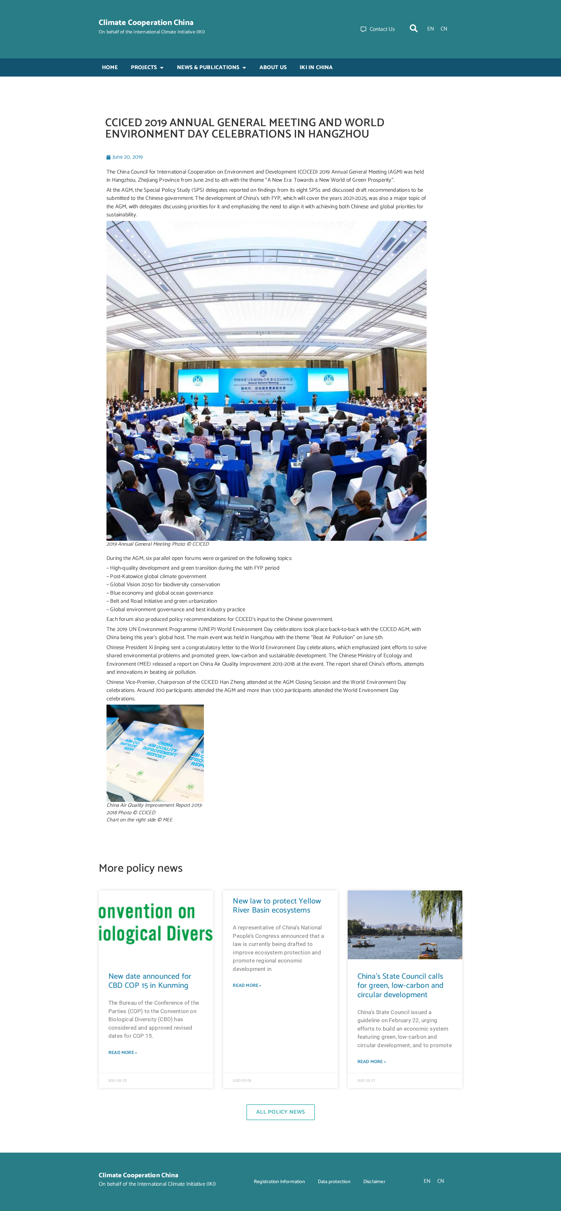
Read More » (122, 1053)
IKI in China (316, 67)
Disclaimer (374, 1182)
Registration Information (279, 1182)
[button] (414, 28)
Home (110, 67)
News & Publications (208, 67)
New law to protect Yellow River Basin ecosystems (277, 906)
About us (273, 67)
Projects (144, 67)
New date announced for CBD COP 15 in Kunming (149, 981)
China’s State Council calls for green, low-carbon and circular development (400, 986)
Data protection (334, 1182)
